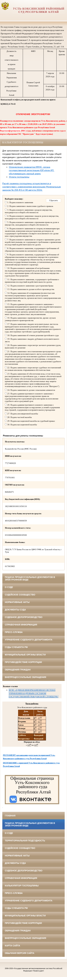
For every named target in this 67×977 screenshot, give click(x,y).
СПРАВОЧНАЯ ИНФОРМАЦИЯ (21, 624)
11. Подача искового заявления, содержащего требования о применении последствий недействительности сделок (32, 280)
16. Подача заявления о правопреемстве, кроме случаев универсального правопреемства (30, 319)
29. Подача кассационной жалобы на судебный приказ (31, 421)
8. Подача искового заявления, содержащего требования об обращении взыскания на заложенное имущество (32, 249)
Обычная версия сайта (19, 953)
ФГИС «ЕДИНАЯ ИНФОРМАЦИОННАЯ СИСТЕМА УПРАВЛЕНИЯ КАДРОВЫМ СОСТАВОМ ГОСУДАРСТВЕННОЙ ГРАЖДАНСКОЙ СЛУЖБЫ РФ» (33, 693)
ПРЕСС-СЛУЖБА (14, 632)
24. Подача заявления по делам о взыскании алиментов (31, 390)
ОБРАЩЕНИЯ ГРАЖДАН (18, 669)
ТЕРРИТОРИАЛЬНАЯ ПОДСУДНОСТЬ (25, 840)
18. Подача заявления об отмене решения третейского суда (33, 335)
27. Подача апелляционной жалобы (22, 413)
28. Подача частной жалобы (19, 417)
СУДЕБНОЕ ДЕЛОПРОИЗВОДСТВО (23, 617)
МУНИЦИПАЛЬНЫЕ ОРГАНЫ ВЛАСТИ (25, 654)
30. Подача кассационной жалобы (22, 424)
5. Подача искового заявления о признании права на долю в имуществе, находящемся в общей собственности (32, 223)
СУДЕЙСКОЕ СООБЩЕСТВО (20, 594)
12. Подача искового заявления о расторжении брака (30, 286)
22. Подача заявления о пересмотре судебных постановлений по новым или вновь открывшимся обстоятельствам (33, 368)
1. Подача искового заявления (20, 202)
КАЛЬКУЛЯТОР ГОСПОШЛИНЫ (22, 885)
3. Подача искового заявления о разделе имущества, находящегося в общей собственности (28, 211)
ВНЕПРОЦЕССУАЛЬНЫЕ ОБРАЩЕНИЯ (25, 677)
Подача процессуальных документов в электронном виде (30, 578)
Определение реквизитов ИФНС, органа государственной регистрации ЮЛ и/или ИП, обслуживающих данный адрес (31, 170)
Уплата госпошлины (19, 177)
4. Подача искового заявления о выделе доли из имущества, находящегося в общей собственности (32, 217)
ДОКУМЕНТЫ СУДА (15, 609)
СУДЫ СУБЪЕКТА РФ (16, 647)
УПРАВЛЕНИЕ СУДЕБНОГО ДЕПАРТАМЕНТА (28, 639)
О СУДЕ (9, 587)
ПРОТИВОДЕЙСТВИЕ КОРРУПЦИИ (23, 662)
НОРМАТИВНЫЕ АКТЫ (17, 602)
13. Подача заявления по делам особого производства (30, 289)
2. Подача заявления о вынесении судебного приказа (30, 206)
